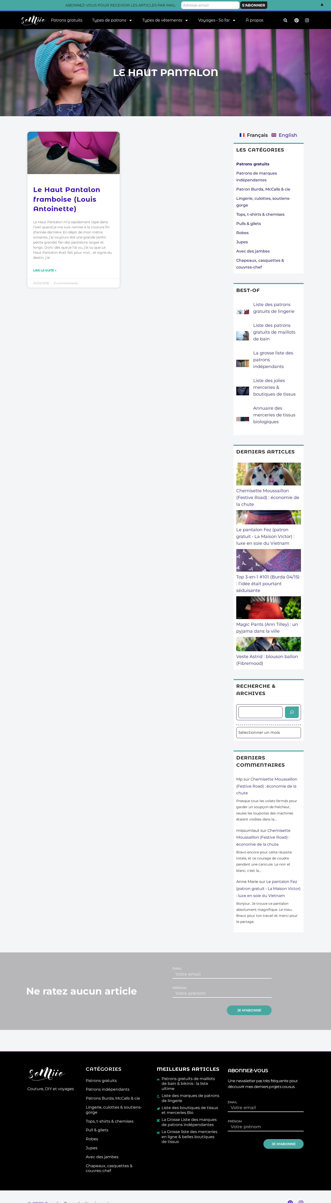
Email (177, 968)
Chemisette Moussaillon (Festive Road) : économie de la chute (267, 497)
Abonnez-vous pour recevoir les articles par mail (120, 5)
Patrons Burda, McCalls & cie (113, 1098)
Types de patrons (109, 20)
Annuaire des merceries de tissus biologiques (274, 415)
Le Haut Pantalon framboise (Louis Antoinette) (66, 199)
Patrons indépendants (107, 1089)
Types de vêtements (162, 20)
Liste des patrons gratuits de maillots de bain (274, 332)
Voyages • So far (214, 20)
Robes (242, 232)
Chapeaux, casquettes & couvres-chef (109, 1168)
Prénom (179, 988)
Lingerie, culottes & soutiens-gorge (114, 1110)
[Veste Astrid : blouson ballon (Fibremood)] (268, 645)
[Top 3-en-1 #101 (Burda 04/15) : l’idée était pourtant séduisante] (268, 561)
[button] (285, 20)
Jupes (242, 242)
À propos (254, 20)
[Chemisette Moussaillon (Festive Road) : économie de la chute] (268, 475)
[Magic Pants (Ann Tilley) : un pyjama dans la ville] (268, 608)
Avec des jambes (253, 251)
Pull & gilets (97, 1130)
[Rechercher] (292, 712)
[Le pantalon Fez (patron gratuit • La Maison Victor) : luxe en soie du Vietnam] (268, 518)
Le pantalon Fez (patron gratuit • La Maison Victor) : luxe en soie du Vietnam (265, 536)
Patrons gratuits (66, 20)
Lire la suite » (44, 270)
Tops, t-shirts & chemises (260, 214)
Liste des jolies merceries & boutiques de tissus (274, 387)
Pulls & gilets (248, 223)
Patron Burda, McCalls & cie (263, 189)
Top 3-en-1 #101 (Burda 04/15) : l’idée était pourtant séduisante (267, 583)
